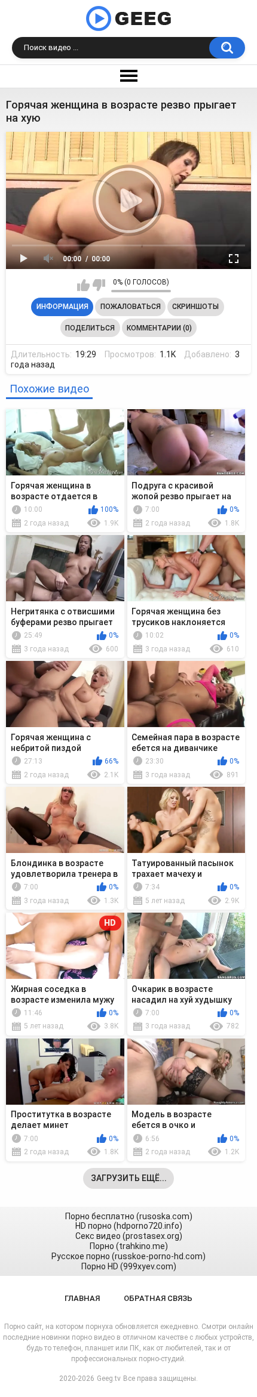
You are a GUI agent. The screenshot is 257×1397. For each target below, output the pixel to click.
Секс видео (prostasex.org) (128, 1236)
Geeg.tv (109, 1378)
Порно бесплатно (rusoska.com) (128, 1216)
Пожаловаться (130, 306)
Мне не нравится (99, 285)
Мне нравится (83, 285)
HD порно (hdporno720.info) (128, 1226)
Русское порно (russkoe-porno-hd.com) (128, 1256)
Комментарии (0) (159, 328)
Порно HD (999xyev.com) (128, 1266)
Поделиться (90, 328)
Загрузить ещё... (129, 1178)
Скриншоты (195, 306)
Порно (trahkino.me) (129, 1246)
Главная (82, 1298)
